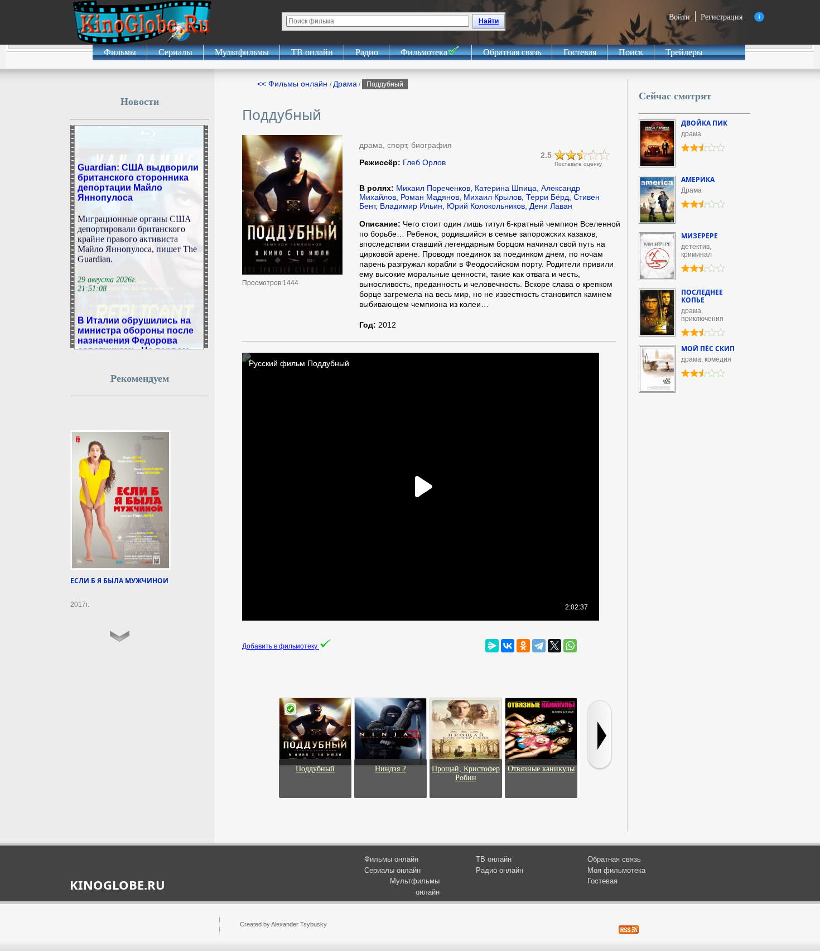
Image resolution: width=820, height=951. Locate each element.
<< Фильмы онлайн (293, 83)
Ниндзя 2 (390, 769)
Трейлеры (684, 52)
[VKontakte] (507, 645)
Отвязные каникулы (541, 769)
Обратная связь (512, 52)
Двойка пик (704, 123)
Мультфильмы (242, 52)
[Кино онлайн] (142, 22)
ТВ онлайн (312, 52)
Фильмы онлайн (391, 859)
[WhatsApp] (570, 645)
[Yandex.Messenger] (492, 645)
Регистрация (721, 16)
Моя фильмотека (616, 870)
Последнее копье (702, 296)
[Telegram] (539, 645)
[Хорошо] (593, 155)
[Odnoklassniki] (523, 645)
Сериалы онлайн (392, 870)
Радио (366, 52)
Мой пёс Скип (708, 348)
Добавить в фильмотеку (280, 646)
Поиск (631, 52)
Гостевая (579, 52)
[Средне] (582, 155)
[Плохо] (560, 155)
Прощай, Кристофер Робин (466, 773)
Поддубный (315, 769)
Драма (345, 83)
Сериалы (175, 52)
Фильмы (120, 52)
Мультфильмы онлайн (415, 886)
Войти (679, 16)
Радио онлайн (499, 870)
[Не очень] (571, 155)
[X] (554, 645)
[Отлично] (604, 155)
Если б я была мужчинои (119, 580)
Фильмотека (424, 52)
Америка (698, 179)
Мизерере (699, 236)
